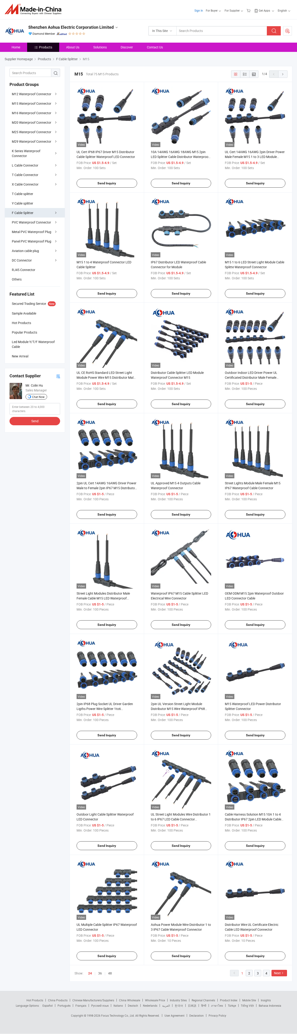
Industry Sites (178, 1000)
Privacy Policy (217, 1015)
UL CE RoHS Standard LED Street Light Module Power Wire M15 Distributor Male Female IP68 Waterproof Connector (106, 377)
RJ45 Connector (23, 270)
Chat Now (38, 397)
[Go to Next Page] (282, 74)
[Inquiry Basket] (249, 10)
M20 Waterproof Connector (31, 122)
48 (110, 973)
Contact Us (155, 47)
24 (90, 973)
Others (17, 279)
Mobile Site (249, 1000)
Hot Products (34, 1000)
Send (35, 421)
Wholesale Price (155, 1000)
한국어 (179, 1005)
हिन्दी (203, 1005)
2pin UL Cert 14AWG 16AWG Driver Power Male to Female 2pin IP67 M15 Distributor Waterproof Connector (106, 488)
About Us (72, 47)
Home (16, 47)
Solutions (100, 47)
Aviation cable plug (25, 251)
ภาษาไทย (217, 1005)
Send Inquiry (106, 183)
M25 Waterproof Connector (31, 132)
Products (45, 47)
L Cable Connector (25, 165)
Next (277, 973)
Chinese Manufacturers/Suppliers (93, 1000)
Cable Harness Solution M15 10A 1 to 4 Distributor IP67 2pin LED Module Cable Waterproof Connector (253, 819)
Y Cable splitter (22, 203)
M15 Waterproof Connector (31, 103)
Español (47, 1005)
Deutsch (133, 1005)
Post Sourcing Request (287, 30)
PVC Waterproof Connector (31, 222)
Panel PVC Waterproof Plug (31, 241)
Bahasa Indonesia (270, 1005)
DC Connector (22, 260)
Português (64, 1005)
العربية (166, 1005)
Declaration (196, 1015)
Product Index (228, 1000)
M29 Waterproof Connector (31, 141)
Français (80, 1005)
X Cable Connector (25, 184)
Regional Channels (203, 1000)
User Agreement (174, 1015)
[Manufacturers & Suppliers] (34, 9)
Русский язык (100, 1005)
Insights (266, 1000)
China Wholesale (129, 1000)
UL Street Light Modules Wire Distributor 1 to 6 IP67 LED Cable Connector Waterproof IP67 (181, 819)
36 (100, 973)
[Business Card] (58, 376)
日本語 (192, 1005)
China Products (58, 1000)
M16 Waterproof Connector (31, 113)
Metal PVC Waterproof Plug (31, 232)
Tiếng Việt (247, 1005)
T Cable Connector (25, 175)
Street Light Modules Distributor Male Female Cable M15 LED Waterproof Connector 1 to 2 (103, 598)
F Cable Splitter (22, 213)
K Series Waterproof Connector (26, 153)
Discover (127, 47)
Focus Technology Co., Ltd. (118, 1015)
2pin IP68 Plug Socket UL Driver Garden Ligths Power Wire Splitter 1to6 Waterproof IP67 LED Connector (105, 709)
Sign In (198, 10)
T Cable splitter (22, 194)
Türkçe (232, 1005)
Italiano (118, 1005)
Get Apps (264, 10)
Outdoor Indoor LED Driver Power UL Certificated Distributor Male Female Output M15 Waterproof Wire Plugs (251, 377)
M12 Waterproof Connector (31, 94)
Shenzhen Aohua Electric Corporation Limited (71, 27)
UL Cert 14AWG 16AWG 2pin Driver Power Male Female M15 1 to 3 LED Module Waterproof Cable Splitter (255, 157)
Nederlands (150, 1005)
